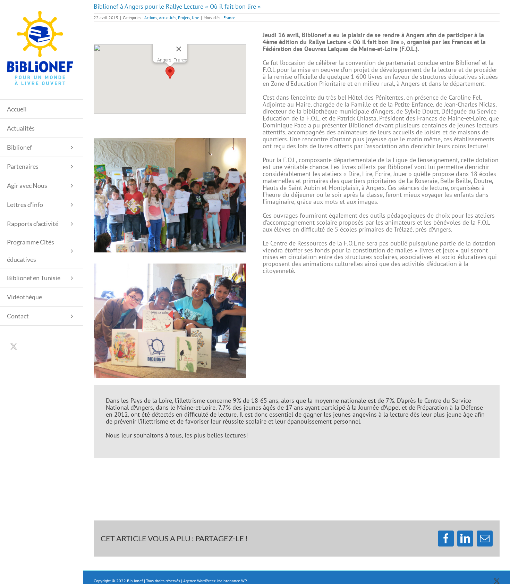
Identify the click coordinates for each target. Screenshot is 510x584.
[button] (170, 72)
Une (195, 17)
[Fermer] (178, 49)
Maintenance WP (232, 580)
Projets (184, 17)
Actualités (167, 17)
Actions (150, 17)
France (229, 17)
